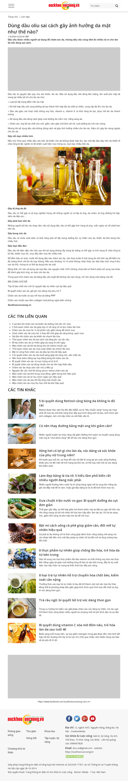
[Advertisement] (64, 72)
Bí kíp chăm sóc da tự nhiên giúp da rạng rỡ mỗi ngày (38, 342)
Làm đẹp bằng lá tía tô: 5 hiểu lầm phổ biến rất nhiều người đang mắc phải (75, 478)
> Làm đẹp (24, 16)
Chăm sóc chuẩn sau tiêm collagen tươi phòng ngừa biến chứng (39, 300)
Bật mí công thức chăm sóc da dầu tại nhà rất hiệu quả (39, 351)
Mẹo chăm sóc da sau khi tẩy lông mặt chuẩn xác (36, 379)
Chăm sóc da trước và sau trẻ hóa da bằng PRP (31, 295)
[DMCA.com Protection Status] (74, 756)
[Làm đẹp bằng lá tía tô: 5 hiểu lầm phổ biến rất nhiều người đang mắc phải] (22, 484)
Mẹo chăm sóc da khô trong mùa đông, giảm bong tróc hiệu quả (44, 373)
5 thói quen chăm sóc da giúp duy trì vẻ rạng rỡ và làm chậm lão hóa (46, 326)
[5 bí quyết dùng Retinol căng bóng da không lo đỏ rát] (22, 409)
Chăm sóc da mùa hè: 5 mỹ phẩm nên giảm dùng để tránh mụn (43, 330)
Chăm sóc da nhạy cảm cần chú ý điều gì (32, 367)
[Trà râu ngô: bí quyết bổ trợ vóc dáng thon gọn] (22, 608)
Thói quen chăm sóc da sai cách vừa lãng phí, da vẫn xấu (40, 339)
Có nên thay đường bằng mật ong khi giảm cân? (75, 426)
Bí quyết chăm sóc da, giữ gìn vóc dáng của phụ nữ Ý (34, 290)
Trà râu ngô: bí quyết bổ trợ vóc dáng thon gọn (75, 600)
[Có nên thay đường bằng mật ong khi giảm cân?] (22, 434)
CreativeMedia (78, 731)
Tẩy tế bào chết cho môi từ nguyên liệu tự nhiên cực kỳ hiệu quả (39, 286)
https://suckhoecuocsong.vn (79, 751)
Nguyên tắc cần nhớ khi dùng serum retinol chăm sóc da (40, 370)
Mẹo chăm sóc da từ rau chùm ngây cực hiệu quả (36, 376)
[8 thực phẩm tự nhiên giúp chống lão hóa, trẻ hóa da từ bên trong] (22, 558)
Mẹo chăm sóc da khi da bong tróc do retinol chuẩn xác (39, 345)
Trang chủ (13, 16)
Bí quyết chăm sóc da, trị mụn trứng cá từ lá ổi (35, 361)
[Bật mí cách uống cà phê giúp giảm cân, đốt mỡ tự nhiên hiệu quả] (22, 533)
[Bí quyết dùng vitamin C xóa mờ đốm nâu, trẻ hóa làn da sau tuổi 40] (22, 633)
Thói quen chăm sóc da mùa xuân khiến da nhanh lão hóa (41, 348)
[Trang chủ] (64, 6)
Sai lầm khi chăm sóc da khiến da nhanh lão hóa (36, 336)
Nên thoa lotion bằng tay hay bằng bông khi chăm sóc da (40, 358)
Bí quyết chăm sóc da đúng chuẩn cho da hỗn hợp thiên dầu (42, 364)
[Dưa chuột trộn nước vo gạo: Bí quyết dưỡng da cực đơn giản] (22, 508)
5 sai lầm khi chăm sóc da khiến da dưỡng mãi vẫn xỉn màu (41, 323)
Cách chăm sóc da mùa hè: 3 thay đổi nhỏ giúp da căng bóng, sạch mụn (48, 333)
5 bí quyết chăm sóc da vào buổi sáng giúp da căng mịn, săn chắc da (46, 354)
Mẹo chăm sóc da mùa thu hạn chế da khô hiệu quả (38, 383)
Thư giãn (31, 731)
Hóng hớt (31, 738)
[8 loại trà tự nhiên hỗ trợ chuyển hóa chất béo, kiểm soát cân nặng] (22, 583)
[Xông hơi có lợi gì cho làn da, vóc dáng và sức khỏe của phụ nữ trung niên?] (22, 459)
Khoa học (49, 731)
